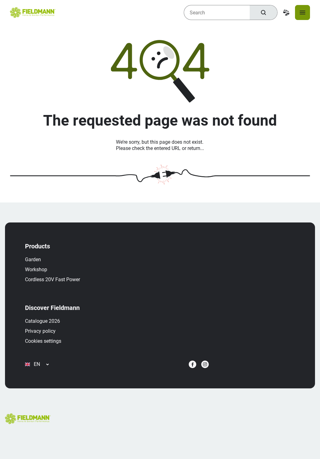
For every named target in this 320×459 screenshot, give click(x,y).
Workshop (36, 269)
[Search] (263, 12)
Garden (33, 259)
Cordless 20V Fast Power (52, 279)
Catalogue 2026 (42, 321)
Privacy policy (40, 331)
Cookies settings (43, 341)
